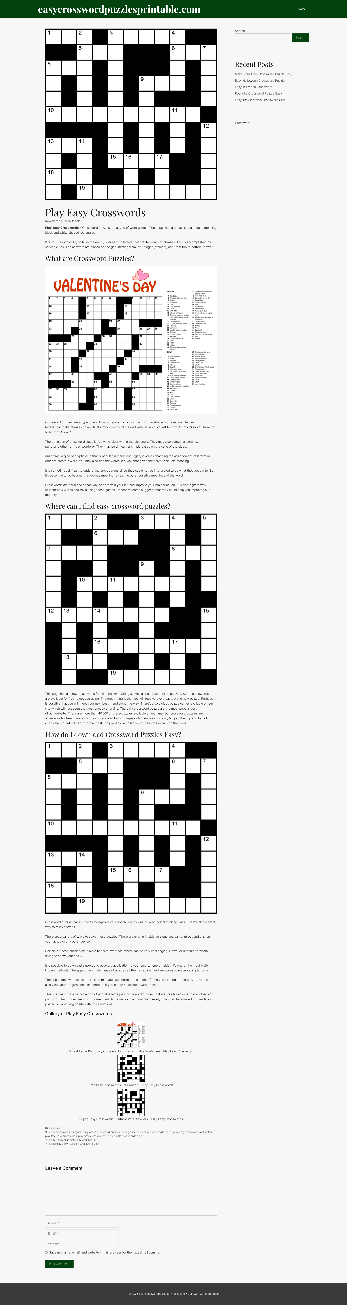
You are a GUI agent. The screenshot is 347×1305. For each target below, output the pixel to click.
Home (302, 8)
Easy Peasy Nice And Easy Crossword (72, 1139)
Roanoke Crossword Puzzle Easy (258, 93)
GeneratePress (209, 1293)
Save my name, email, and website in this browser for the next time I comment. (106, 1252)
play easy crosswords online (155, 1132)
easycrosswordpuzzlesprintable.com (119, 8)
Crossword (56, 1128)
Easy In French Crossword (253, 87)
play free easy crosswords (61, 1135)
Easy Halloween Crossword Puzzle (260, 80)
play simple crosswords (92, 1135)
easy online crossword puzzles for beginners (109, 1132)
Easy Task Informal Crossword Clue (260, 100)
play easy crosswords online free (193, 1132)
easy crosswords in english (65, 1132)
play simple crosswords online (126, 1135)
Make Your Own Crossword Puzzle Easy (263, 74)
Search (240, 31)
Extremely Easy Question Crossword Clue (74, 1143)
